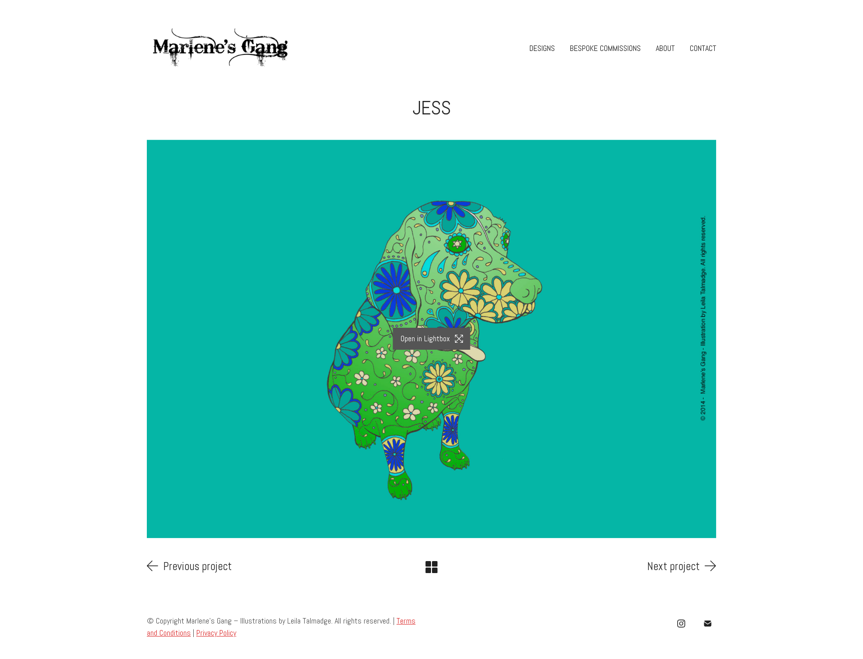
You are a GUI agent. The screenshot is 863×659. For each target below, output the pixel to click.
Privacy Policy (216, 633)
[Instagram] (681, 623)
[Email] (707, 623)
